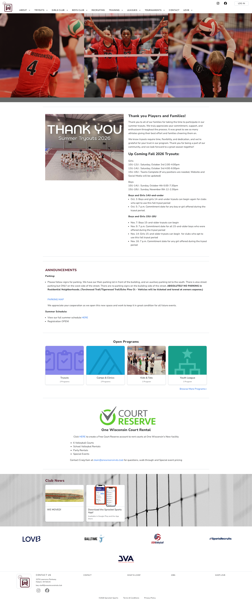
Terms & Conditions (131, 598)
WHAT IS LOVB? (134, 575)
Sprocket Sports (111, 598)
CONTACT (87, 575)
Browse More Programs (192, 389)
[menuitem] (24, 10)
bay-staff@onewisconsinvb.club (49, 585)
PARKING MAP (56, 299)
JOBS (173, 575)
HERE (85, 317)
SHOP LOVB (220, 575)
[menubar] (106, 10)
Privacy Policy (150, 598)
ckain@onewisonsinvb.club (108, 460)
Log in (241, 3)
